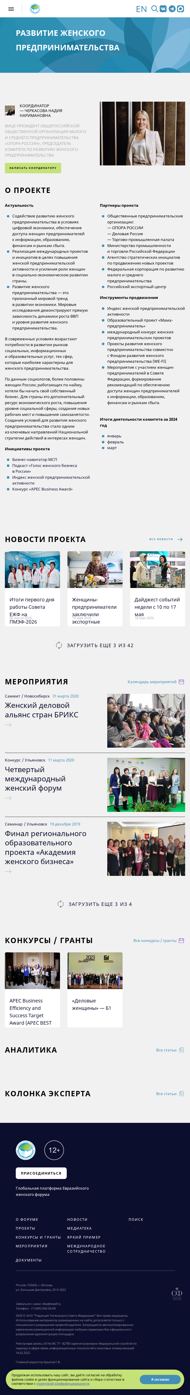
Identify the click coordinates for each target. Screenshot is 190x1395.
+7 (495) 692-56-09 (42, 1308)
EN (141, 8)
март (112, 447)
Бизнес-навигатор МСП (34, 459)
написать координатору (33, 168)
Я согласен (160, 1379)
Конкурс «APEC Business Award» (42, 489)
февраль (115, 442)
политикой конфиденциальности (63, 1383)
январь (114, 436)
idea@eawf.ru (51, 1304)
